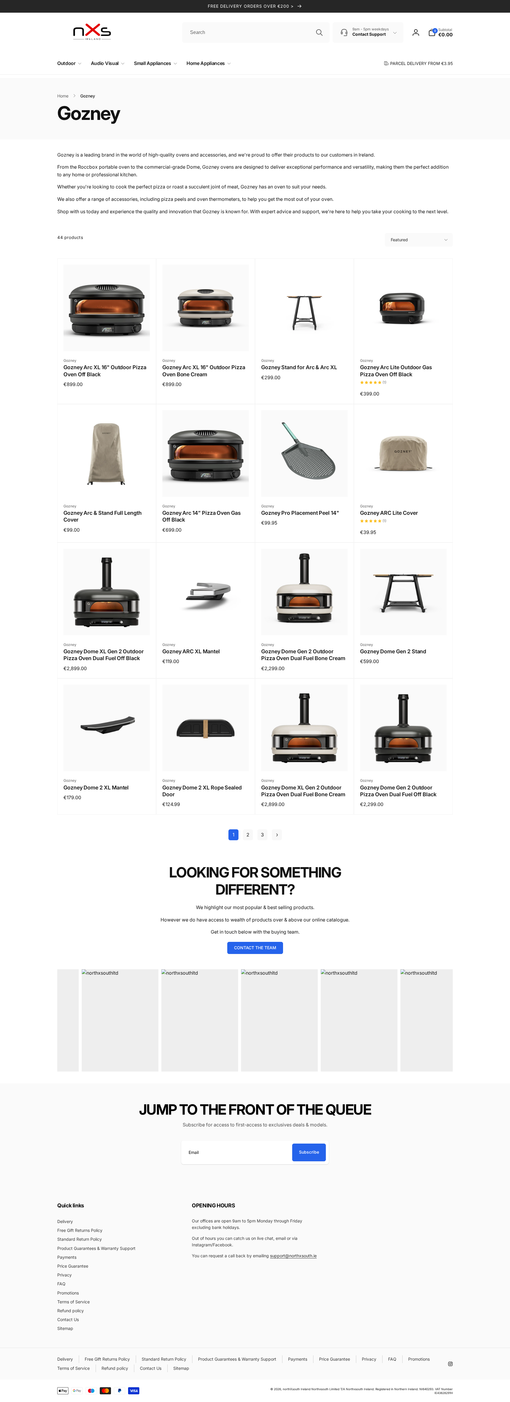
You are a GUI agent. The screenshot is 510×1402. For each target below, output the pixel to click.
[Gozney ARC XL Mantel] (206, 624)
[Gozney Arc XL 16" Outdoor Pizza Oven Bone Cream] (206, 340)
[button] (68, 63)
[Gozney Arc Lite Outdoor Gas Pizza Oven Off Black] (403, 340)
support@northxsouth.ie (293, 1255)
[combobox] (256, 32)
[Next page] (277, 834)
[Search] (319, 32)
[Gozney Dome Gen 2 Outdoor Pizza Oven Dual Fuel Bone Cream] (304, 624)
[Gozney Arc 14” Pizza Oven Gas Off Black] (206, 485)
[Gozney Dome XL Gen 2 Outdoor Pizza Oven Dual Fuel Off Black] (107, 624)
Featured (399, 239)
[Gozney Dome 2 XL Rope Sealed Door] (206, 760)
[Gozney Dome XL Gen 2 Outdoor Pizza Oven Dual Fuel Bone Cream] (304, 760)
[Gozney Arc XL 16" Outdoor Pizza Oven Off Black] (107, 340)
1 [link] (233, 835)
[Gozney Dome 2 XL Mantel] (107, 760)
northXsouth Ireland (296, 1389)
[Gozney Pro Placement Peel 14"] (304, 485)
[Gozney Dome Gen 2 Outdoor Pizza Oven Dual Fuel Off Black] (403, 760)
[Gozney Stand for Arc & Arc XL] (304, 340)
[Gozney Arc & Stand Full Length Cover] (107, 485)
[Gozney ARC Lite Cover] (403, 485)
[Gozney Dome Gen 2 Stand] (403, 624)
